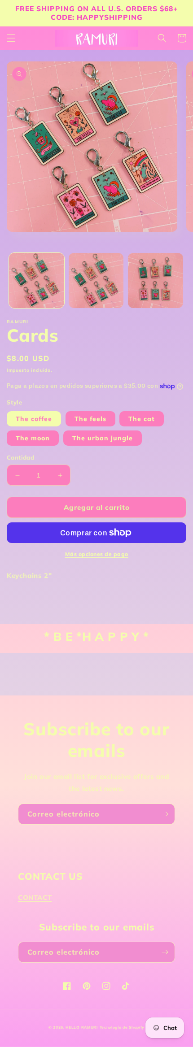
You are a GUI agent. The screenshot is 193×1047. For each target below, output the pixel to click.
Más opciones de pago (96, 554)
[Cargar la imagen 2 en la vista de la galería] (96, 280)
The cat (141, 419)
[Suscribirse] (165, 814)
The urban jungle (102, 438)
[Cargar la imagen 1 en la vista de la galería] (36, 280)
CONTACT (35, 897)
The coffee (34, 419)
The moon (33, 438)
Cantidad (20, 457)
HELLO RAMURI (81, 1027)
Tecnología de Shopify (122, 1027)
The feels (90, 419)
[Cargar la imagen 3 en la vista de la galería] (155, 280)
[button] (11, 38)
